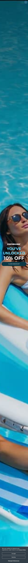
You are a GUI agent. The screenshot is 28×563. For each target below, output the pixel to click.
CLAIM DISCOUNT (14, 264)
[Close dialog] (26, 2)
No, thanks (14, 267)
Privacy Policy (22, 550)
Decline (14, 557)
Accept (14, 553)
